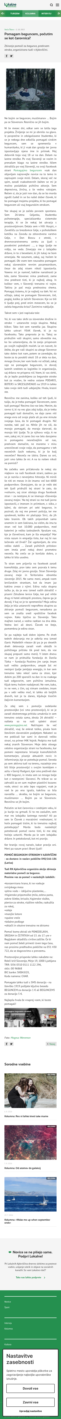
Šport (6, 1307)
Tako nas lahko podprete (29, 1277)
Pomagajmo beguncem (28, 170)
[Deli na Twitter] (11, 56)
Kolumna (30, 13)
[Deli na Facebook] (6, 56)
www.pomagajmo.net (15, 725)
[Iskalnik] (50, 5)
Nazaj (52, 1043)
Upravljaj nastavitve (30, 1411)
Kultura (7, 1344)
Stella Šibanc (9, 29)
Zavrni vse (30, 1402)
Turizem (14, 13)
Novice (7, 1301)
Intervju (46, 13)
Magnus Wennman (20, 1037)
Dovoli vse (30, 1388)
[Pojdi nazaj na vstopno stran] (10, 5)
